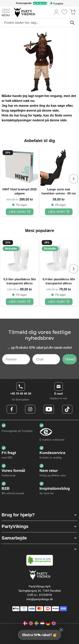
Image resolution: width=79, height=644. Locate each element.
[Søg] (72, 23)
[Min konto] (56, 12)
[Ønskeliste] (64, 12)
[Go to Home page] (24, 12)
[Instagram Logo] (30, 409)
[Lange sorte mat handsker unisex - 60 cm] (58, 167)
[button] (39, 515)
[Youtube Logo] (49, 409)
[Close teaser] (61, 630)
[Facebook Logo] (12, 409)
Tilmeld (69, 359)
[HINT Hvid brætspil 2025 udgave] (19, 167)
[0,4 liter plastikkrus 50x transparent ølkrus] (58, 257)
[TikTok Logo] (67, 409)
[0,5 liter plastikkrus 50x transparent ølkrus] (19, 257)
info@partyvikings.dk (39, 599)
